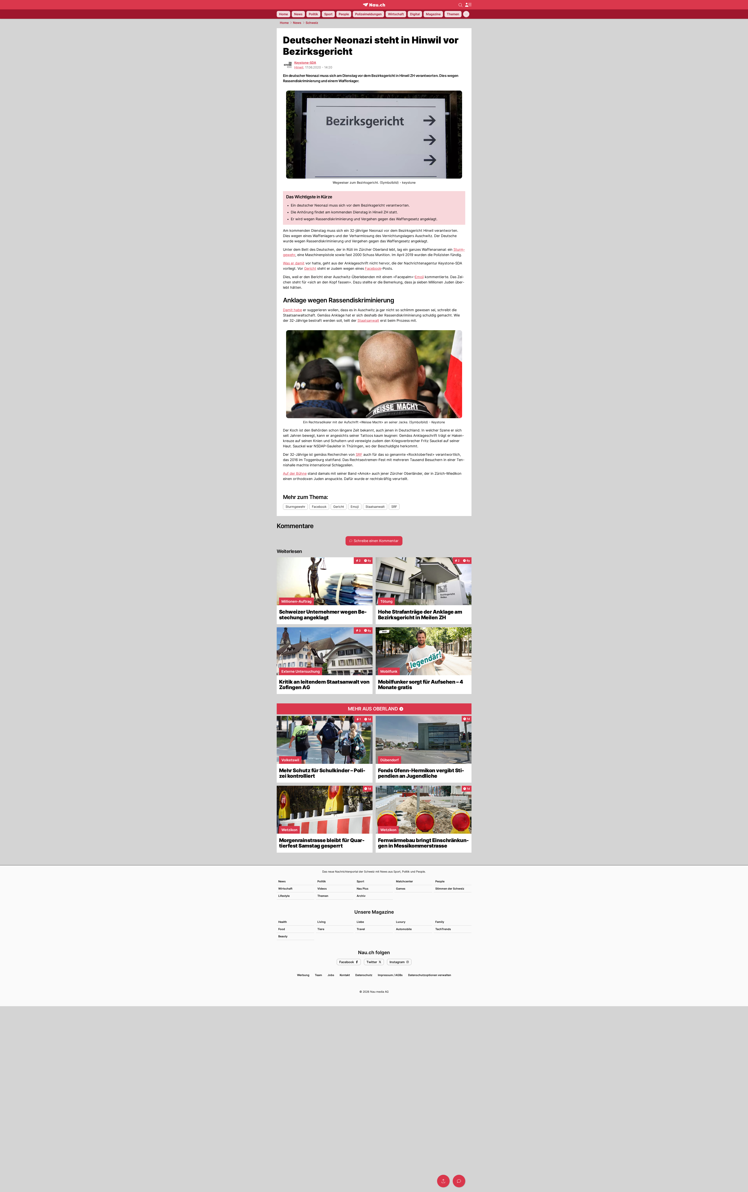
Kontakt (345, 975)
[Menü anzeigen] (468, 5)
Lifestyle (284, 895)
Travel (361, 929)
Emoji (419, 277)
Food (281, 929)
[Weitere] (466, 14)
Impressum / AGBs (390, 975)
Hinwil (298, 67)
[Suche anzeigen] (460, 4)
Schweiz (312, 23)
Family (439, 921)
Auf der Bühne (295, 473)
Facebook (373, 268)
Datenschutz (363, 975)
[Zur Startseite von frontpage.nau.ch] (374, 5)
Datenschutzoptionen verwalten (429, 975)
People (439, 881)
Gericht (310, 268)
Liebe (360, 921)
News (297, 23)
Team (318, 975)
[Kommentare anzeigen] (459, 1181)
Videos (322, 888)
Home (284, 23)
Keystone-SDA (305, 63)
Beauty (282, 936)
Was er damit (293, 263)
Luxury (400, 921)
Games (400, 888)
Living (321, 921)
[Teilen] (443, 1181)
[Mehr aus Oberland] (374, 708)
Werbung (303, 975)
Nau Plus (362, 888)
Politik (321, 881)
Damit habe (292, 310)
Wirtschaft (285, 888)
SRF (359, 454)
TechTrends (443, 929)
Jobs (331, 975)
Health (282, 921)
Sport (360, 881)
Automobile (404, 929)
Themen (322, 895)
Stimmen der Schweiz (449, 888)
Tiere (320, 929)
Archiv (361, 895)
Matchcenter (404, 881)
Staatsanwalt (368, 320)
